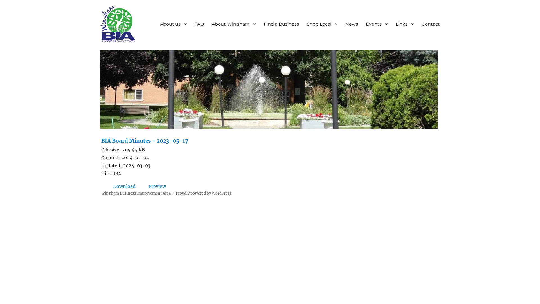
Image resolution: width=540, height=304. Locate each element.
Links (402, 24)
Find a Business (281, 24)
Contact (431, 24)
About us (170, 24)
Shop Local (319, 24)
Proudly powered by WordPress (203, 193)
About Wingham (231, 24)
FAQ (199, 24)
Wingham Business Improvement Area (136, 193)
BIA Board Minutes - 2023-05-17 (144, 141)
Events (374, 24)
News (351, 24)
